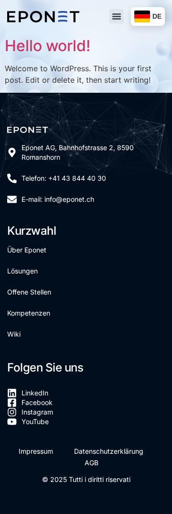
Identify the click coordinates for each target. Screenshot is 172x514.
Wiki (14, 334)
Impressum (36, 451)
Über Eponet (26, 250)
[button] (116, 16)
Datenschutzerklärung (108, 451)
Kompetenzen (28, 313)
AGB (91, 463)
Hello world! (47, 45)
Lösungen (22, 271)
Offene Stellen (29, 292)
